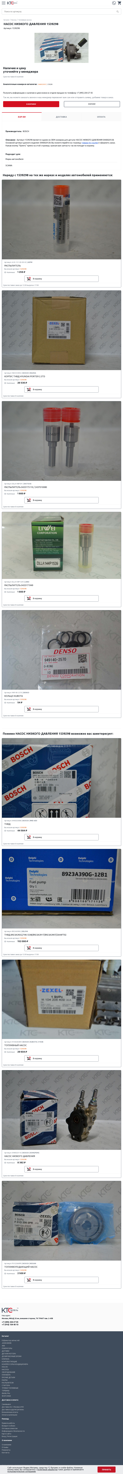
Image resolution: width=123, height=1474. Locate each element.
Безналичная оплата (10, 1412)
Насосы (13, 20)
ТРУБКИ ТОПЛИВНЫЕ (10, 1388)
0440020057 (42, 84)
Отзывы (5, 1447)
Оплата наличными (9, 1415)
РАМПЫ (5, 1380)
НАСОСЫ (5, 1369)
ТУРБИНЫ (5, 1391)
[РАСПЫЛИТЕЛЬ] (61, 220)
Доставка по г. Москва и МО (13, 1407)
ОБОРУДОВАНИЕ (8, 1372)
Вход (4, 1436)
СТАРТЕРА (6, 1385)
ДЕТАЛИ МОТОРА (9, 1354)
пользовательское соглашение (21, 1471)
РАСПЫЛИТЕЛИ (8, 1383)
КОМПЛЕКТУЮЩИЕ (9, 1362)
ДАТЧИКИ (5, 1351)
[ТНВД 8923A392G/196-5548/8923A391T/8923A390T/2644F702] (61, 889)
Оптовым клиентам (10, 1428)
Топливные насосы (25, 20)
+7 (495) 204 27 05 (114, 3)
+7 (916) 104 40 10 (10, 1325)
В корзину (91, 104)
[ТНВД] (61, 778)
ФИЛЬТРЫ (6, 1393)
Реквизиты (6, 1450)
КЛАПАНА (5, 1359)
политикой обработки (47, 1469)
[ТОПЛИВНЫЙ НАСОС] (61, 999)
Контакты (5, 1453)
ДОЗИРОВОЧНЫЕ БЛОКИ (11, 1356)
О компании (6, 1445)
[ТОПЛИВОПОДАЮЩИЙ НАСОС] (61, 1221)
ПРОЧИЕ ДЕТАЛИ (8, 1377)
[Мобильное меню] (3, 3)
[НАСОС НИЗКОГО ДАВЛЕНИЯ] (61, 1110)
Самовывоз (6, 1404)
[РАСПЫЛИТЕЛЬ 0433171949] (61, 545)
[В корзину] (29, 279)
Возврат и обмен (8, 1426)
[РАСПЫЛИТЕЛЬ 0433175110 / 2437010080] (61, 441)
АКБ (3, 1346)
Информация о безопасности (13, 1431)
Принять (106, 1470)
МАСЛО (5, 1367)
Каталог (6, 20)
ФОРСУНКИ (6, 1396)
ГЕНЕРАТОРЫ (7, 1348)
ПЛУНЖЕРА (6, 1375)
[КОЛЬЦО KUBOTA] (61, 650)
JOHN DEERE (7, 1343)
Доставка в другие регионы (13, 1410)
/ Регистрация (11, 1436)
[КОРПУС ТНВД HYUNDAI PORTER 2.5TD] (61, 330)
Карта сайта (6, 1434)
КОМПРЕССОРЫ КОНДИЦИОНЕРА (15, 1364)
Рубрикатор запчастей (10, 1340)
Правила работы (8, 1423)
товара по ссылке (90, 143)
